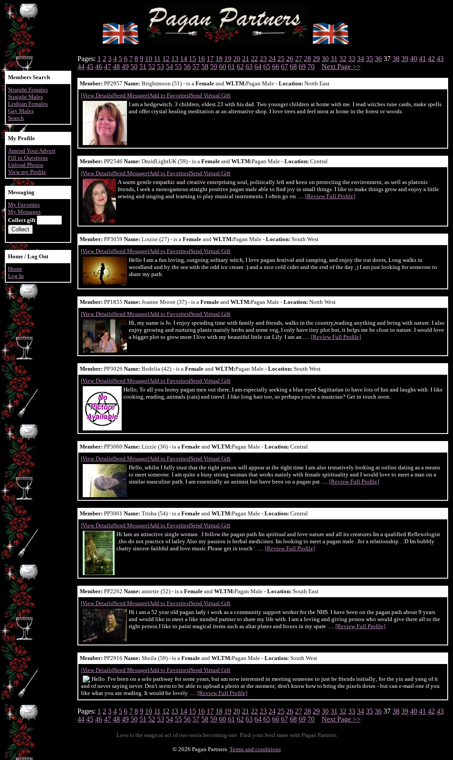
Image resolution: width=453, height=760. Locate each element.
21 (245, 58)
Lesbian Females (28, 103)
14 (183, 58)
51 (142, 66)
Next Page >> (341, 66)
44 (80, 66)
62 (240, 66)
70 (311, 66)
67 (284, 66)
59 (213, 66)
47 (107, 66)
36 (378, 58)
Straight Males (25, 96)
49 (125, 66)
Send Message (131, 95)
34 (360, 58)
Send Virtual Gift (210, 95)
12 (165, 58)
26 (289, 58)
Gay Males (21, 110)
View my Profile (27, 172)
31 (334, 58)
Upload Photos (25, 164)
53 (160, 66)
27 (298, 58)
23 (263, 58)
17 (210, 58)
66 (275, 66)
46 (98, 66)
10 (148, 58)
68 (293, 66)
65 (266, 66)
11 (157, 58)
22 (254, 58)
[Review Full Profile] (330, 196)
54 (169, 66)
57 (196, 66)
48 (116, 66)
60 (222, 66)
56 (187, 66)
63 (249, 66)
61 (231, 66)
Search (16, 118)
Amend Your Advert (31, 150)
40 (413, 58)
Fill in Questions (28, 157)
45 (89, 66)
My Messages (24, 211)
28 (307, 58)
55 (178, 66)
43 (440, 58)
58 (204, 66)
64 (257, 66)
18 (219, 58)
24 (272, 58)
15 (192, 58)
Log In (16, 276)
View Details (97, 95)
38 (395, 58)
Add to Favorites (169, 95)
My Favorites (24, 204)
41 (422, 58)
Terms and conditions (255, 749)
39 (404, 58)
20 (236, 58)
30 (325, 58)
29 (316, 58)
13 (174, 58)
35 (369, 58)
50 (134, 66)
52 (151, 66)
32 (342, 58)
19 (227, 58)
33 (351, 58)
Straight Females (28, 89)
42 (431, 58)
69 (302, 66)
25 (280, 58)
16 (201, 58)
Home (15, 268)
